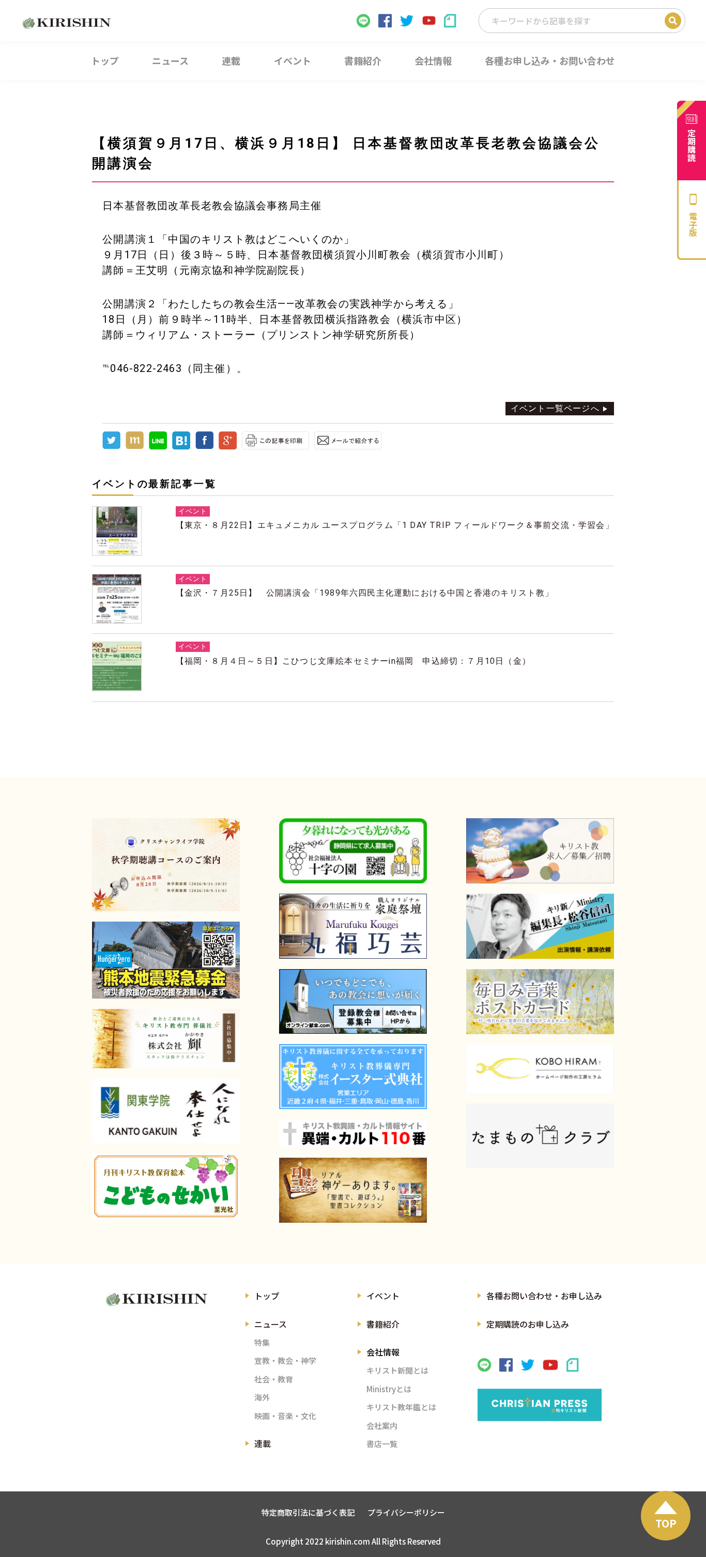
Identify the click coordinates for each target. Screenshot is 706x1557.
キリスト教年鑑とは (401, 1407)
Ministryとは (388, 1388)
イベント (383, 1295)
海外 (262, 1397)
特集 (262, 1342)
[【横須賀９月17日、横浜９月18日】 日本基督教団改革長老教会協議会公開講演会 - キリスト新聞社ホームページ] (181, 446)
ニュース (270, 1324)
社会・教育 (273, 1379)
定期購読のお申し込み (527, 1324)
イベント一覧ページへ (555, 408)
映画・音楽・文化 (285, 1415)
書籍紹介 (383, 1324)
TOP (666, 1523)
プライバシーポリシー (406, 1512)
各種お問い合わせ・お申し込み (544, 1295)
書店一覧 (381, 1443)
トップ (266, 1295)
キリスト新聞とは (397, 1370)
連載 (262, 1443)
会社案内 (381, 1425)
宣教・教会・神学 (285, 1360)
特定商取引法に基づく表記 (308, 1512)
